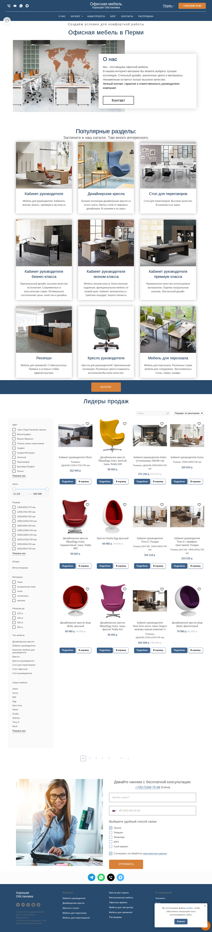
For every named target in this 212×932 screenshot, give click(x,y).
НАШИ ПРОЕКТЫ (96, 16)
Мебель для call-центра (121, 907)
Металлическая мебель (121, 897)
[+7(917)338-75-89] (9, 6)
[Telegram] (91, 877)
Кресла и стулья (71, 908)
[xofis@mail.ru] (15, 6)
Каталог (68, 892)
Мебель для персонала (168, 358)
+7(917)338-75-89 (147, 787)
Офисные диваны (118, 902)
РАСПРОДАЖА (145, 16)
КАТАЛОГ (76, 16)
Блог (158, 903)
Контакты (160, 898)
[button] (118, 100)
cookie (189, 908)
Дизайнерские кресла (106, 194)
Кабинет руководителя (44, 194)
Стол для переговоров (168, 194)
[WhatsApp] (21, 6)
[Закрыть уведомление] (205, 905)
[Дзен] (33, 905)
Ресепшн (44, 358)
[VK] (18, 905)
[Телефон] (111, 877)
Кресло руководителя (106, 358)
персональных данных (155, 853)
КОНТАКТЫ (127, 16)
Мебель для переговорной (76, 917)
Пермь (167, 5)
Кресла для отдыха (119, 892)
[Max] (27, 6)
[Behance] (23, 905)
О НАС (62, 16)
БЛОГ (113, 16)
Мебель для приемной (120, 912)
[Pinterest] (28, 905)
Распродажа (115, 917)
